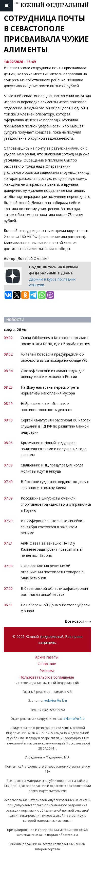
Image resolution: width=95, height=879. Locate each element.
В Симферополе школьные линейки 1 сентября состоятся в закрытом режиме (53, 526)
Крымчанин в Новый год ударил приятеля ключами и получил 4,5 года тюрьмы (53, 448)
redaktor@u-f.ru (55, 700)
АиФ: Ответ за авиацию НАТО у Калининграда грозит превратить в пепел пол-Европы (51, 549)
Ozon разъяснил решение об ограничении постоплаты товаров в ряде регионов (52, 571)
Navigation (6, 5)
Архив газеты (46, 657)
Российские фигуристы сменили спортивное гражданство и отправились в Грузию (56, 504)
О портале (47, 663)
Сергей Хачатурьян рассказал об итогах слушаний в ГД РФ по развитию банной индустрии (55, 426)
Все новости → (78, 621)
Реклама (47, 670)
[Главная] (55, 5)
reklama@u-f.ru (74, 718)
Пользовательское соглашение (47, 677)
